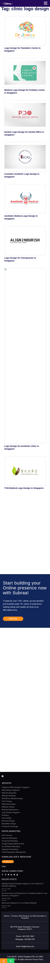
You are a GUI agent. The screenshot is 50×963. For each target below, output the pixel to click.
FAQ (3, 866)
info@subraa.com (27, 946)
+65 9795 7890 (28, 936)
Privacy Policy (37, 959)
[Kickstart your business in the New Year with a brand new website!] (21, 653)
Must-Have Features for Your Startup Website (19, 903)
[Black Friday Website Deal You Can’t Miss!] (21, 700)
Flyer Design (6, 818)
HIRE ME (13, 619)
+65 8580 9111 (29, 939)
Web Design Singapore (11, 790)
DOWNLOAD (7, 861)
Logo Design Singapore (11, 812)
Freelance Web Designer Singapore (16, 787)
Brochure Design (8, 821)
